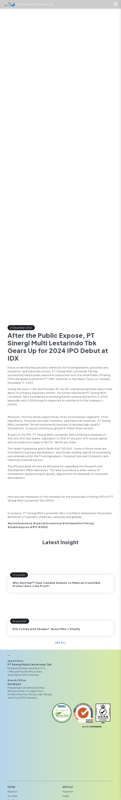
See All (60, 642)
